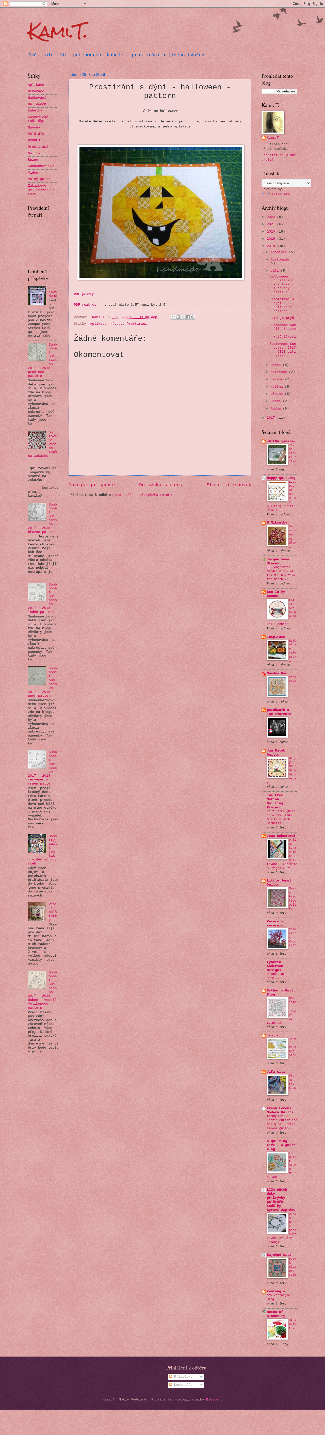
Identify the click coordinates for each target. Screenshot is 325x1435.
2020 (272, 232)
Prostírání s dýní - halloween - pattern (283, 305)
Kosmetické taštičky (38, 119)
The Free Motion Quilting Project (275, 801)
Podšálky (292, 679)
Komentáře (182, 1385)
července (280, 372)
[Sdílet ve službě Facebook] (187, 317)
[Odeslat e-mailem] (173, 317)
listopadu (280, 260)
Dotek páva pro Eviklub (292, 1269)
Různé (33, 160)
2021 (272, 224)
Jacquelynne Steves (278, 561)
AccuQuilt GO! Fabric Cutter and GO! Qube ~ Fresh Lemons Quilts (282, 1122)
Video (33, 173)
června (278, 379)
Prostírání (137, 324)
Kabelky (35, 110)
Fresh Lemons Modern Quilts (280, 1110)
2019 (272, 239)
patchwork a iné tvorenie (279, 712)
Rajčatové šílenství (292, 651)
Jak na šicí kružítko (292, 453)
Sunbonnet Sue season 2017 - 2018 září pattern (283, 349)
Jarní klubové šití (292, 1047)
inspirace (276, 637)
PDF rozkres (86, 305)
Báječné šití (279, 1255)
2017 (272, 418)
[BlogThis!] (178, 317)
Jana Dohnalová (281, 836)
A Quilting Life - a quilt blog (281, 1145)
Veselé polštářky (53, 912)
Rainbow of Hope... (276, 976)
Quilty (34, 153)
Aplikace (98, 324)
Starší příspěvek (229, 484)
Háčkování (37, 98)
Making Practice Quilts (292, 899)
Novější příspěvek (92, 484)
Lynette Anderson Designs (275, 966)
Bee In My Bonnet (276, 594)
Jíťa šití (276, 1072)
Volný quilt (39, 179)
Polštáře (36, 134)
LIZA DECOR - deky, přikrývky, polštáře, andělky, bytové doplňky (281, 1200)
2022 (272, 217)
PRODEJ (34, 140)
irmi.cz (274, 1035)
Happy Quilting (281, 478)
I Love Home (53, 292)
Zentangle (276, 1291)
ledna (277, 409)
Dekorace (36, 91)
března (278, 394)
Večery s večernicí (276, 923)
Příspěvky (182, 1377)
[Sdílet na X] (183, 317)
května (278, 387)
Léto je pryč (282, 318)
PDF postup (84, 294)
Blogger (213, 1399)
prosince (280, 252)
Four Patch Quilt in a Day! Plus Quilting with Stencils (281, 817)
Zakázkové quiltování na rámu (41, 189)
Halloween (37, 104)
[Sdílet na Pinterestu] (192, 317)
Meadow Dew (277, 673)
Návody (116, 324)
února (277, 401)
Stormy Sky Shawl (292, 1084)
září (276, 271)
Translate (281, 194)
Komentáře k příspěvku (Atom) (143, 495)
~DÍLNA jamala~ (281, 441)
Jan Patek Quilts (276, 753)
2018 (272, 246)
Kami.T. (58, 31)
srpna (277, 365)
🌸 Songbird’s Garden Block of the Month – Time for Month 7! (281, 573)
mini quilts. (292, 1324)
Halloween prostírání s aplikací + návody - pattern (282, 284)
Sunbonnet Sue (41, 166)
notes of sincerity (276, 1314)
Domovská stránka (161, 484)
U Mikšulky (277, 523)
